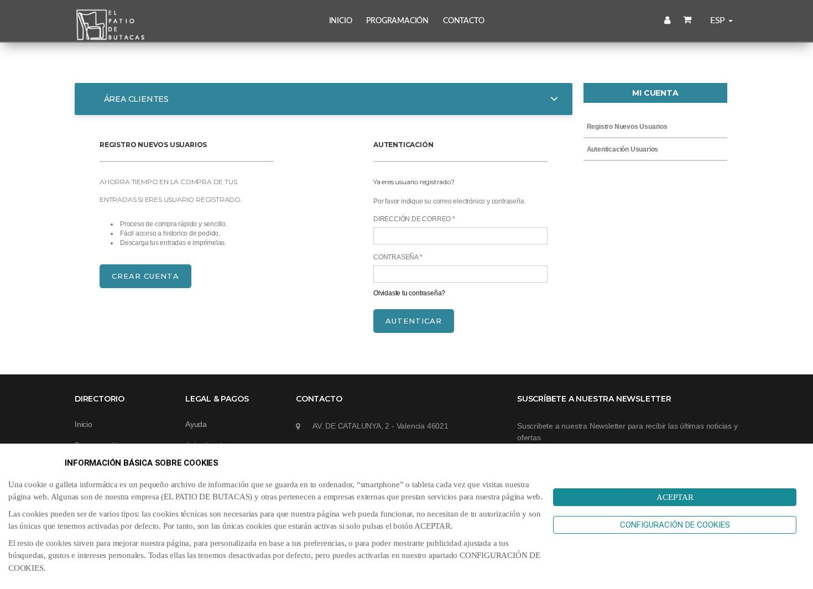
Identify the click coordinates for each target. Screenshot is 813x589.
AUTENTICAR (413, 320)
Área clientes (135, 99)
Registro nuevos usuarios (626, 127)
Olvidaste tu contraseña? (409, 293)
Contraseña (398, 257)
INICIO (340, 21)
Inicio (83, 424)
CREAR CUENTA (145, 276)
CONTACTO (463, 21)
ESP (718, 20)
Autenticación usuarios (621, 149)
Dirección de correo (414, 219)
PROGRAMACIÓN (397, 21)
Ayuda (196, 424)
